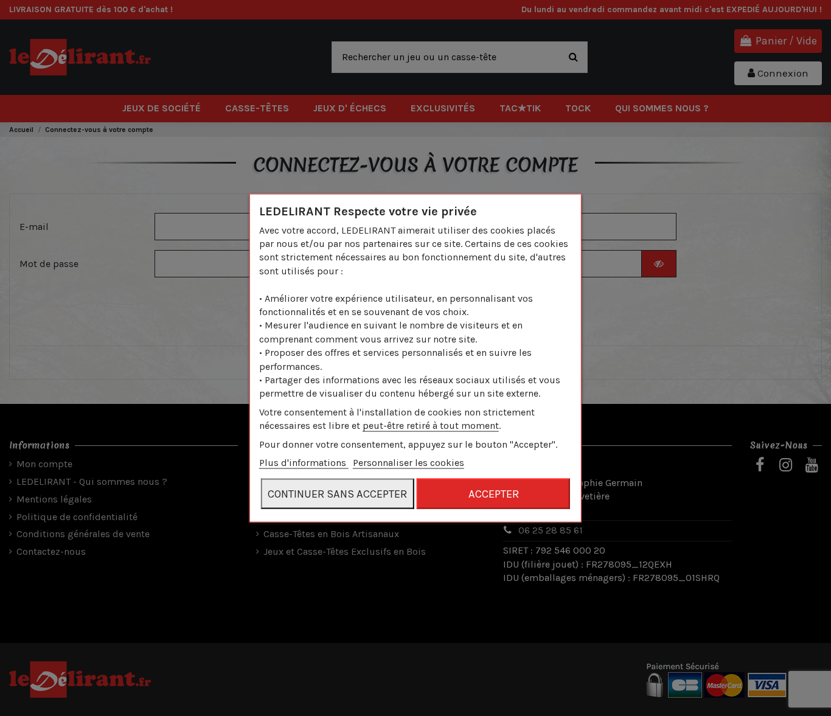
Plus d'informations (304, 462)
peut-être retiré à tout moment (431, 425)
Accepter (493, 494)
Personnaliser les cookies (408, 462)
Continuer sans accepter (337, 494)
